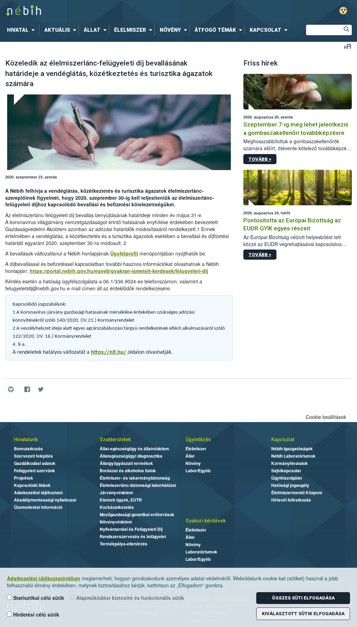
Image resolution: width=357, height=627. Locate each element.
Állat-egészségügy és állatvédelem (134, 448)
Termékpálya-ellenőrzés (123, 544)
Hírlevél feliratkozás (291, 500)
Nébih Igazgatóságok (292, 448)
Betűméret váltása (347, 46)
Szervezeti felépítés (33, 456)
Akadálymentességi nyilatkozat (45, 500)
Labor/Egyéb (198, 470)
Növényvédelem (116, 522)
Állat (190, 456)
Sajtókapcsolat (286, 470)
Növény (193, 463)
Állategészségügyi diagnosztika (131, 456)
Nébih (106, 10)
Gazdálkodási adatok (34, 463)
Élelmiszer (195, 448)
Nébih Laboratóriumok (293, 456)
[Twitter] (40, 389)
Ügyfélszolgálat (286, 478)
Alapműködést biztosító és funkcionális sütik (129, 597)
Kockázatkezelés (117, 507)
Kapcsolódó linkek (32, 485)
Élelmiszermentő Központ (296, 492)
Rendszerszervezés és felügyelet (133, 536)
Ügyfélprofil (124, 253)
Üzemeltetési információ (38, 507)
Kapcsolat (282, 439)
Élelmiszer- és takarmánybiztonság (135, 478)
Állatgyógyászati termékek (126, 463)
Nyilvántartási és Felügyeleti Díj (131, 529)
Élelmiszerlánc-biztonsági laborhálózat (138, 485)
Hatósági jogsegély (290, 485)
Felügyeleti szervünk (34, 470)
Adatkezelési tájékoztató (38, 492)
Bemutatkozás (28, 448)
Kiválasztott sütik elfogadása (303, 613)
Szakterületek (115, 439)
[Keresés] (346, 30)
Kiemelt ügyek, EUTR (121, 500)
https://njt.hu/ (109, 352)
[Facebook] (27, 389)
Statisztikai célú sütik (38, 597)
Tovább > (260, 159)
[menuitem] (22, 30)
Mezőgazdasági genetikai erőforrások (137, 514)
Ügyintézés (198, 439)
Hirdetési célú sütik (35, 614)
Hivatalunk (26, 439)
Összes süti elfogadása (303, 598)
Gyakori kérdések (205, 520)
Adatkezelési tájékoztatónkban (43, 578)
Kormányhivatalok (289, 463)
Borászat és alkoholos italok (128, 470)
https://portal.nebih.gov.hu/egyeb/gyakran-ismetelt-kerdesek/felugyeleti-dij (119, 270)
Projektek (23, 478)
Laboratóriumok (201, 552)
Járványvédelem (116, 492)
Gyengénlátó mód (343, 10)
